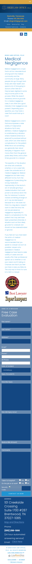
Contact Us (23, 27)
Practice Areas (18, 46)
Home (8, 24)
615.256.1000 (18, 18)
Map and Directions (14, 522)
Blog (22, 24)
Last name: (6, 329)
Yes (22, 480)
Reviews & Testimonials (11, 27)
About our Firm (16, 24)
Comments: (6, 450)
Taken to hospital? (8, 481)
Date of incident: (8, 366)
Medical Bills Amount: (9, 442)
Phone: (4, 353)
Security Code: (5, 488)
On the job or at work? (10, 483)
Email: (4, 347)
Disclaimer (12, 559)
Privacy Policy (16, 562)
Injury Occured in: (8, 374)
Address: (5, 337)
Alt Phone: (5, 360)
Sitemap (22, 559)
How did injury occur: (9, 412)
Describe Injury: (7, 382)
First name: (6, 322)
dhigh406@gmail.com (18, 21)
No (28, 480)
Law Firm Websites (15, 553)
